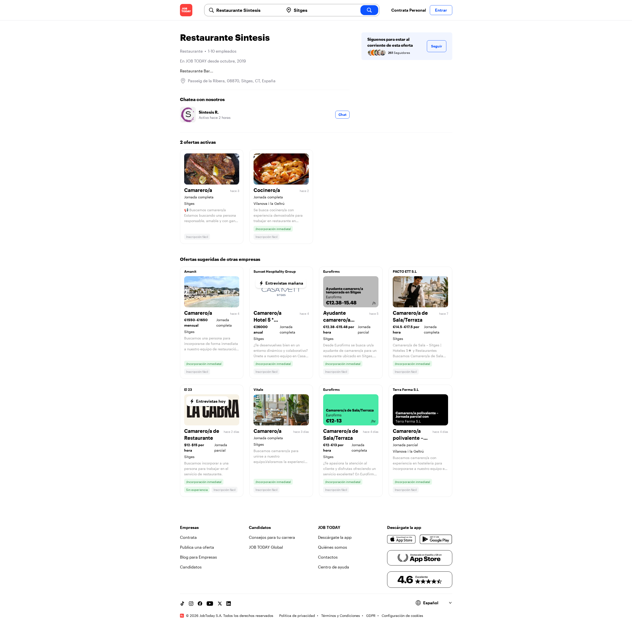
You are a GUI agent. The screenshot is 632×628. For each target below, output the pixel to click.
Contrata (188, 537)
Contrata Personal (408, 10)
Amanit (190, 271)
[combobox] (248, 10)
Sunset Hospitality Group (275, 271)
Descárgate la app (335, 537)
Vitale (258, 389)
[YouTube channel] (210, 603)
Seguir (436, 46)
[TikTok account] (182, 603)
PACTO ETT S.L (405, 271)
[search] (369, 10)
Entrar (441, 10)
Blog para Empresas (198, 557)
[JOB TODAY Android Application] (436, 539)
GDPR (370, 615)
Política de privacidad (297, 615)
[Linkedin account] (228, 603)
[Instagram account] (191, 603)
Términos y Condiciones (340, 615)
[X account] (219, 603)
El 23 (188, 389)
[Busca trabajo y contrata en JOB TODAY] (186, 10)
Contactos (328, 557)
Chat (342, 114)
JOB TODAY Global (266, 547)
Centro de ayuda (333, 567)
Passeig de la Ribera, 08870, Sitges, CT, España (232, 80)
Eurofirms (331, 271)
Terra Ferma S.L (406, 389)
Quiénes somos (332, 547)
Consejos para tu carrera (272, 537)
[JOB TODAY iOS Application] (401, 539)
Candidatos (191, 567)
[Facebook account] (200, 603)
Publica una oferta (197, 547)
